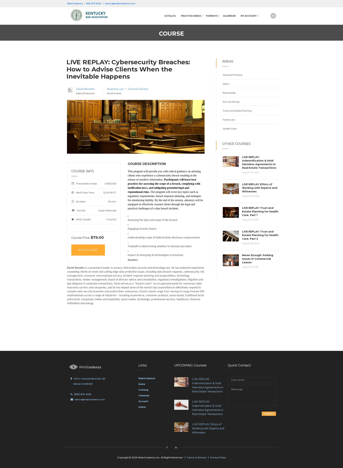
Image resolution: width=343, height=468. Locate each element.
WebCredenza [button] (75, 3)
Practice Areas (191, 16)
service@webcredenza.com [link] (120, 3)
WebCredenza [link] (146, 378)
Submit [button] (269, 413)
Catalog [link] (143, 389)
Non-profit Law (231, 102)
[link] (91, 15)
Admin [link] (142, 407)
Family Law (229, 119)
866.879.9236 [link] (93, 3)
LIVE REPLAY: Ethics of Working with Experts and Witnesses (259, 188)
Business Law (116, 89)
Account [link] (143, 401)
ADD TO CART (87, 250)
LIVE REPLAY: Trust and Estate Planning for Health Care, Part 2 (260, 235)
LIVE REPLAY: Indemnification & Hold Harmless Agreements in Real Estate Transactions (259, 162)
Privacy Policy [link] (218, 457)
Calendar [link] (144, 395)
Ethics (226, 84)
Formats (212, 16)
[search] (273, 15)
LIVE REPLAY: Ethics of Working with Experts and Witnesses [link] (208, 428)
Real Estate (229, 93)
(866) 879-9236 (82, 394)
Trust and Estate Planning (237, 110)
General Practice (138, 89)
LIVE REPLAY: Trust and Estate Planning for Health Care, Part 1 (260, 211)
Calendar (229, 16)
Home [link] (141, 384)
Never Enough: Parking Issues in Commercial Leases (257, 259)
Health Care (230, 128)
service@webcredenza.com (89, 399)
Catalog (170, 16)
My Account (249, 16)
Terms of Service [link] (197, 457)
